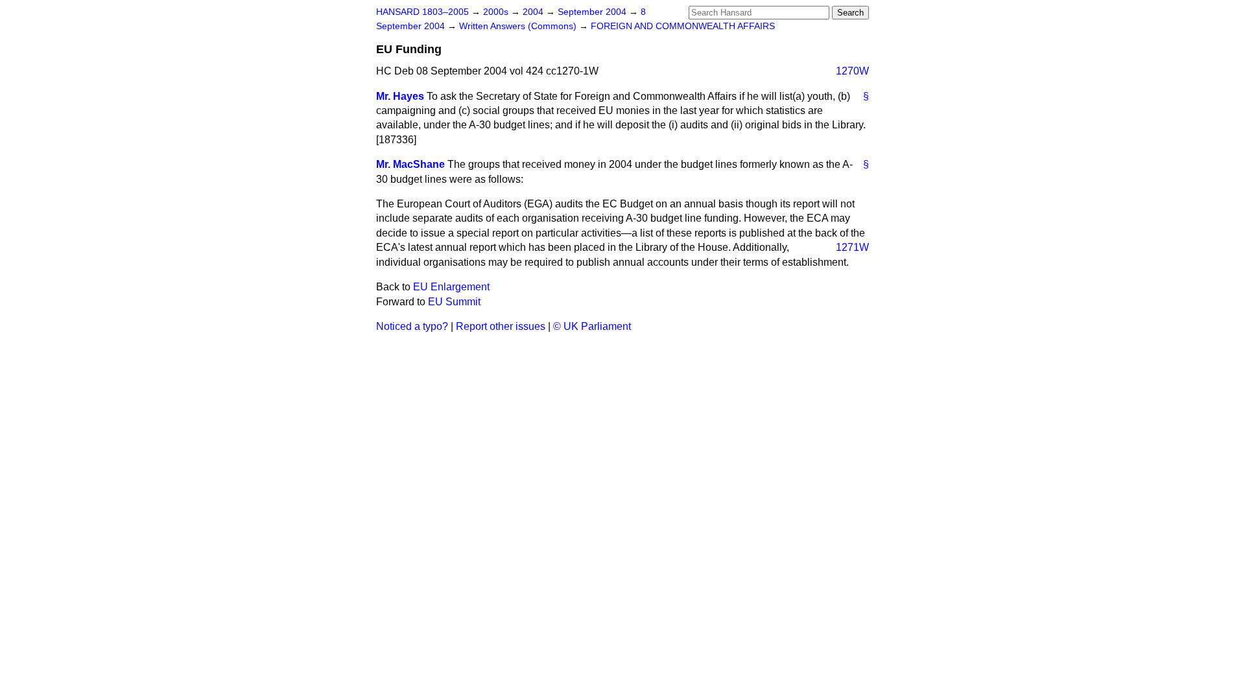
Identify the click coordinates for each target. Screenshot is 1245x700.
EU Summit (454, 301)
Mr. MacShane (410, 164)
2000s (497, 12)
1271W (852, 247)
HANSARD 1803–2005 (422, 12)
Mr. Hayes (400, 96)
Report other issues (500, 326)
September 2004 (593, 12)
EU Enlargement (451, 286)
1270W (852, 70)
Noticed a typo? (412, 326)
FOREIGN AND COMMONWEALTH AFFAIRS (683, 26)
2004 (534, 12)
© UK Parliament (592, 326)
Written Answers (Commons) (519, 26)
